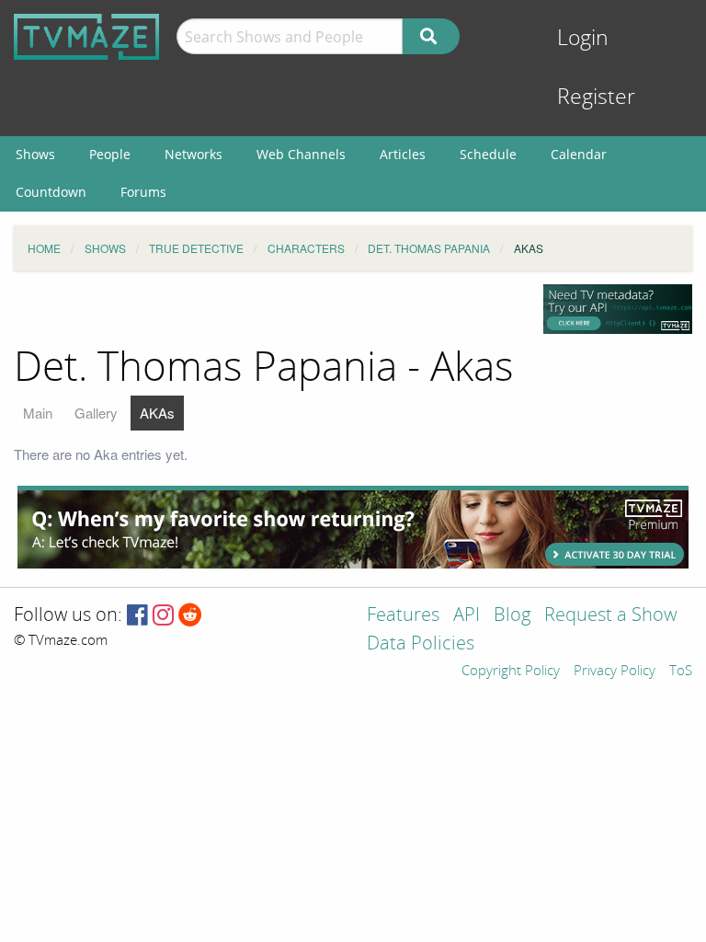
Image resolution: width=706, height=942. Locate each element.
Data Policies (420, 644)
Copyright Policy (510, 671)
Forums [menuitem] (143, 192)
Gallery (96, 412)
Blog (512, 616)
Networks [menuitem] (193, 154)
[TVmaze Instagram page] (163, 616)
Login (583, 38)
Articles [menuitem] (403, 154)
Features (403, 616)
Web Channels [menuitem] (301, 154)
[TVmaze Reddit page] (190, 616)
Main (37, 412)
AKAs (157, 412)
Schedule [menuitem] (488, 154)
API (466, 616)
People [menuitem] (110, 154)
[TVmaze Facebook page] (137, 616)
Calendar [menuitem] (579, 154)
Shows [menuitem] (35, 154)
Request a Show (610, 616)
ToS (680, 671)
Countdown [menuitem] (51, 192)
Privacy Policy (614, 671)
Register (596, 97)
